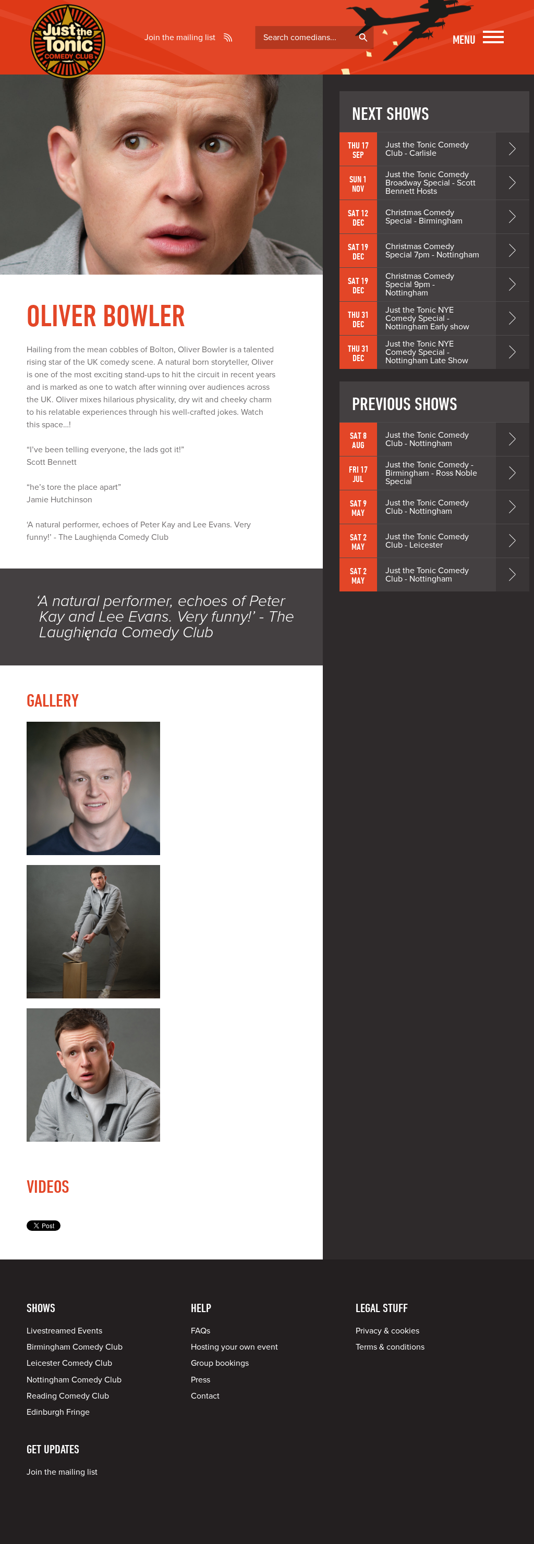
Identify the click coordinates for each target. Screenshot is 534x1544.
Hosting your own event (234, 1347)
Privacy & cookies (387, 1331)
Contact (205, 1396)
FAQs (200, 1331)
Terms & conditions (390, 1347)
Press (200, 1380)
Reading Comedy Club (68, 1396)
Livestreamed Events (64, 1331)
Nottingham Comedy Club (74, 1380)
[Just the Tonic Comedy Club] (67, 64)
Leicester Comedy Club (69, 1363)
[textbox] (314, 37)
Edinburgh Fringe (58, 1412)
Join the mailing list (179, 37)
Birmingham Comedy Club (75, 1347)
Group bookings (220, 1363)
